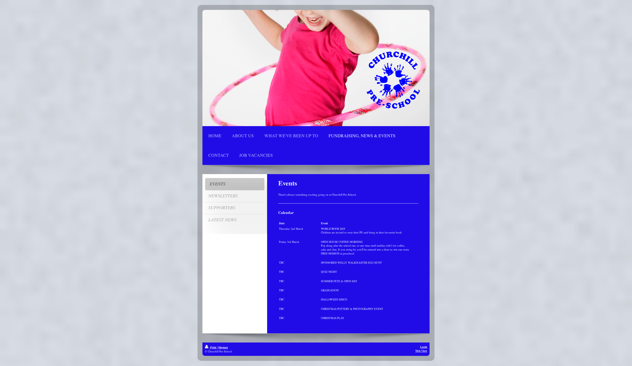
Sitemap (223, 347)
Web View (421, 351)
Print (213, 347)
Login (423, 347)
